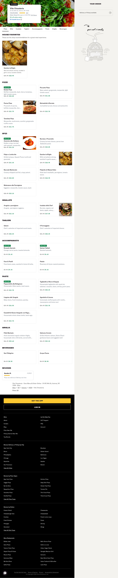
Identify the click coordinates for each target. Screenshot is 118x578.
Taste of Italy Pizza (9, 548)
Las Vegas (44, 458)
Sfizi (11, 29)
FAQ (42, 424)
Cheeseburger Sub (9, 513)
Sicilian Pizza (44, 479)
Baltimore (43, 455)
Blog (5, 427)
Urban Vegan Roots (46, 548)
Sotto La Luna (45, 545)
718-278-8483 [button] (14, 13)
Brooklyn (43, 448)
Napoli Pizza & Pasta (10, 551)
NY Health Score (15, 19)
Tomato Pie (44, 489)
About (5, 420)
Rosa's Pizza (7, 555)
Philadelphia (7, 455)
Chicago (6, 458)
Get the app (37, 401)
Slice (14, 388)
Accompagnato (37, 29)
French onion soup (46, 517)
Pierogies (6, 523)
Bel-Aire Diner (8, 561)
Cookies (6, 517)
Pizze (5, 29)
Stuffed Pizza (7, 496)
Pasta (42, 520)
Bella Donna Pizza (46, 541)
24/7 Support (44, 420)
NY (19, 388)
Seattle (43, 461)
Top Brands (7, 437)
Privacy (41, 572)
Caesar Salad (8, 510)
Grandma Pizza (8, 492)
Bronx (5, 451)
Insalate (18, 29)
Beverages (63, 29)
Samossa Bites (8, 558)
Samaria (43, 555)
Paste (47, 29)
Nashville (6, 461)
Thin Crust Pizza (45, 492)
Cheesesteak (44, 513)
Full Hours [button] (34, 15)
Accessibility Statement (52, 572)
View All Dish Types (9, 530)
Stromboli (6, 527)
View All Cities (8, 468)
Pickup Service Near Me (11, 433)
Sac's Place (7, 545)
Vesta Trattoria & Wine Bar (48, 561)
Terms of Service (33, 572)
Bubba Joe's (7, 541)
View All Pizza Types (9, 499)
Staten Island (44, 451)
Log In (37, 407)
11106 (30, 388)
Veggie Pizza (7, 482)
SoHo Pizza (7, 565)
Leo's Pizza (44, 565)
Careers (6, 424)
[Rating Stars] (22, 13)
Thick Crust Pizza (46, 496)
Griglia (54, 29)
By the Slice (7, 486)
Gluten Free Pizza (46, 486)
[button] (14, 59)
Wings (42, 527)
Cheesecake (44, 510)
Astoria (24, 388)
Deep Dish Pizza (45, 482)
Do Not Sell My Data (20, 572)
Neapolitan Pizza (9, 489)
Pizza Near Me (8, 430)
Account (43, 427)
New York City (8, 448)
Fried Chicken (8, 520)
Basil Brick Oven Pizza (47, 558)
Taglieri (26, 29)
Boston (43, 465)
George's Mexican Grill (47, 551)
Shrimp (43, 523)
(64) (27, 13)
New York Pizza (8, 479)
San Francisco (8, 465)
